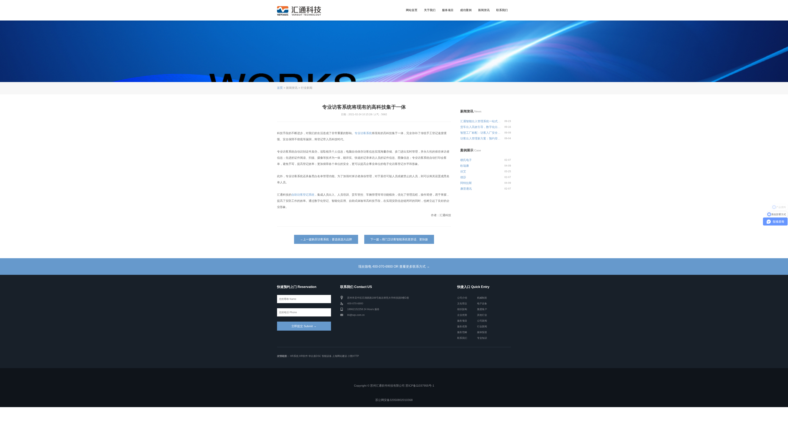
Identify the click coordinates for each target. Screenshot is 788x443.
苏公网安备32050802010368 (394, 400)
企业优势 (462, 315)
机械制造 (482, 297)
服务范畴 (462, 332)
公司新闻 (482, 320)
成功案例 (466, 10)
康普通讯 (466, 188)
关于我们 (429, 10)
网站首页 (411, 10)
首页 (280, 87)
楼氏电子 (466, 160)
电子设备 (482, 303)
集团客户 (482, 309)
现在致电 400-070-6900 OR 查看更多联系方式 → (394, 266)
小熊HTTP (353, 356)
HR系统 (294, 356)
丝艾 (463, 171)
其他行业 (482, 315)
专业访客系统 (363, 133)
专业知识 (482, 338)
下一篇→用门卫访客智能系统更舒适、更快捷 (399, 239)
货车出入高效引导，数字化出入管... (480, 127)
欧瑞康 (464, 165)
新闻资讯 (484, 10)
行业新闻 (482, 326)
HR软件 (303, 356)
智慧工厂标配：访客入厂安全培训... (480, 132)
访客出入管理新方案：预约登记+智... (480, 138)
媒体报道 (482, 332)
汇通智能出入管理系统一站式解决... (480, 121)
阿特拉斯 (466, 183)
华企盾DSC (314, 356)
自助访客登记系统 (302, 194)
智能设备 (327, 356)
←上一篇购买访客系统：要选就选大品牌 (326, 239)
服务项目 (448, 10)
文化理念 (462, 303)
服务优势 (462, 326)
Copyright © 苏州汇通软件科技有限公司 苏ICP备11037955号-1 (394, 385)
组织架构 (462, 309)
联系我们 (502, 10)
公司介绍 (462, 297)
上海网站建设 (339, 356)
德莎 (463, 177)
